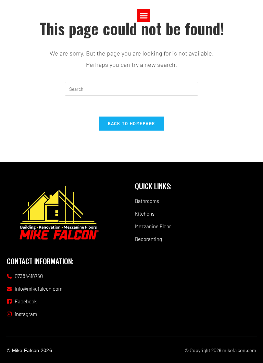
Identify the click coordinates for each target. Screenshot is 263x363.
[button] (143, 15)
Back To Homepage (131, 123)
